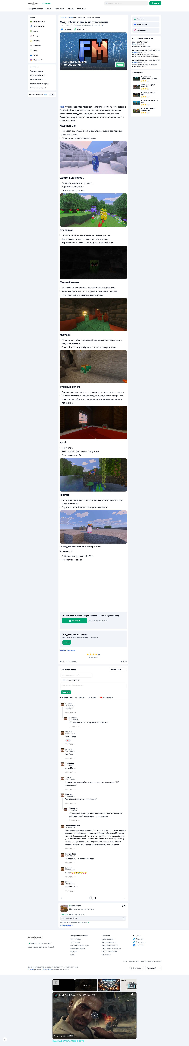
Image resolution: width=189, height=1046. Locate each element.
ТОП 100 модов (75, 939)
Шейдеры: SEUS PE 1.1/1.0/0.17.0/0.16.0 (145, 50)
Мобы (62, 650)
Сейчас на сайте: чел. (40, 943)
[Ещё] (75, 712)
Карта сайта (106, 954)
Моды (71, 17)
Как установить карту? (38, 79)
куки (45, 94)
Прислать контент (36, 71)
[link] (56, 995)
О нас (125, 961)
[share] (132, 994)
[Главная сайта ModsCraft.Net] (34, 3)
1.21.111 (66, 642)
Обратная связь (134, 961)
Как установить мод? (37, 75)
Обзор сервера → (66, 925)
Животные (70, 650)
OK (52, 94)
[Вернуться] (5, 1039)
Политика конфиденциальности (151, 961)
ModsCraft (63, 17)
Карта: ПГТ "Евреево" (139, 42)
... (88, 29)
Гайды (72, 954)
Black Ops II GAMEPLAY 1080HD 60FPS (77, 995)
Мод (62, 107)
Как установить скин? (38, 88)
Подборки (74, 951)
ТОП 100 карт (75, 942)
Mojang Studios (47, 969)
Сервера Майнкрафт (77, 948)
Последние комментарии (79, 945)
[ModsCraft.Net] (35, 937)
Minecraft (31, 969)
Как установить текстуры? (39, 84)
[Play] (109, 985)
